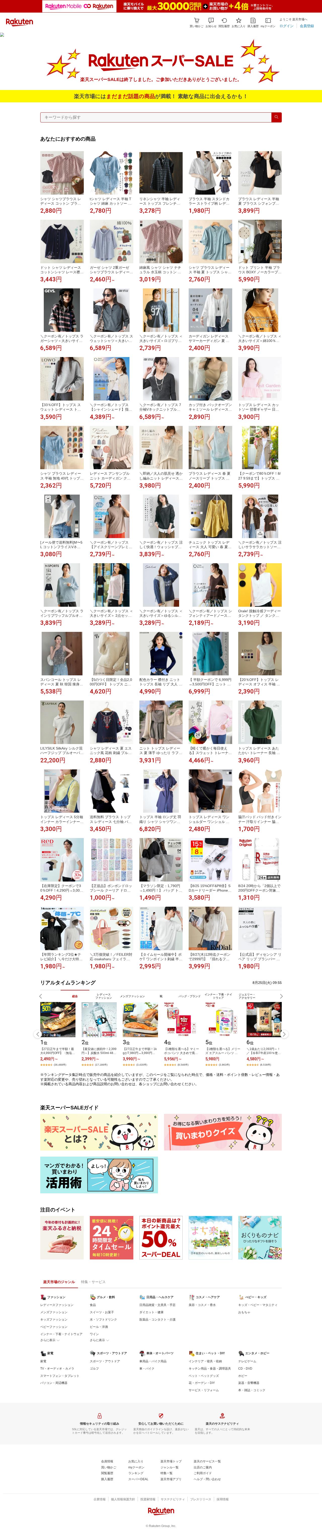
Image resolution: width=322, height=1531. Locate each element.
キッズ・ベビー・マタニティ (257, 1305)
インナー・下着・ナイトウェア (61, 1334)
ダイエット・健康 (151, 1312)
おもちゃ (244, 1312)
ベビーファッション (53, 1327)
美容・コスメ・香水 (202, 1305)
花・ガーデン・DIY (202, 1383)
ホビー (242, 1376)
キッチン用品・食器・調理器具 (210, 1368)
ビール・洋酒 (99, 1327)
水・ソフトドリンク (103, 1319)
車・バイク (146, 1368)
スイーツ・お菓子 (102, 1312)
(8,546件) (183, 1064)
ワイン (94, 1334)
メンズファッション (53, 1312)
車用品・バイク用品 (153, 1361)
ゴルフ (94, 1368)
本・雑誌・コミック (251, 1390)
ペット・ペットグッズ (204, 1376)
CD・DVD (245, 1368)
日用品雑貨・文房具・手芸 (157, 1305)
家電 (43, 1361)
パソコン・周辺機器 (53, 1383)
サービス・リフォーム (204, 1390)
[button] (211, 23)
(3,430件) (141, 1064)
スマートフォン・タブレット (59, 1376)
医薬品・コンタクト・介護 (157, 1319)
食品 (93, 1305)
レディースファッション (56, 1305)
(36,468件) (60, 1064)
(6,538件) (265, 1064)
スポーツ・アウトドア (105, 1361)
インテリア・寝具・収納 (205, 1361)
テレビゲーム (247, 1361)
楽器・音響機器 (248, 1383)
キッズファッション (53, 1319)
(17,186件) (101, 1064)
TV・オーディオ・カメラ (57, 1368)
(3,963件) (224, 1064)
